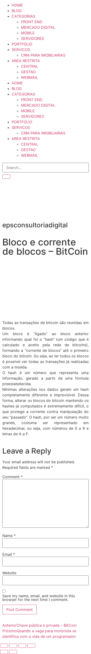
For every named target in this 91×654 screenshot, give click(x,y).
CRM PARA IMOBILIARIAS (43, 55)
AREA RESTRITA (26, 60)
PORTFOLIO (22, 44)
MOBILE (28, 33)
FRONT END (31, 21)
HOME (17, 5)
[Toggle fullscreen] (13, 646)
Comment (12, 477)
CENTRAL (29, 66)
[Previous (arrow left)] (4, 652)
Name (9, 535)
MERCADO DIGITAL (38, 27)
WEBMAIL (29, 77)
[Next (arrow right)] (13, 652)
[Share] (22, 646)
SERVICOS (21, 49)
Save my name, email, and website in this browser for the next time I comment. (38, 597)
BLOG (17, 10)
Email (8, 554)
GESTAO (28, 72)
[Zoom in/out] (4, 646)
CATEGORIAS (23, 16)
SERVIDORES (32, 38)
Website (9, 573)
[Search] (6, 177)
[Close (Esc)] (31, 646)
